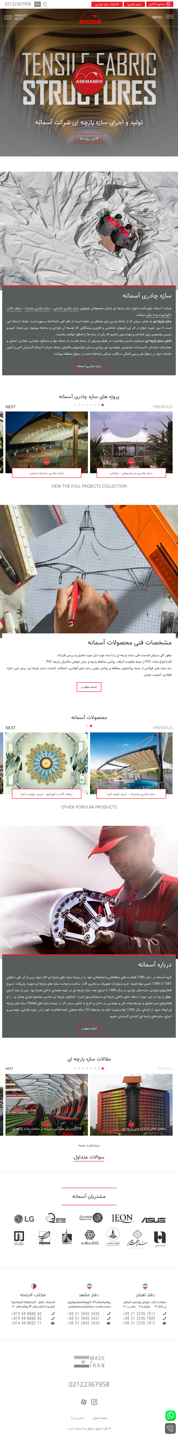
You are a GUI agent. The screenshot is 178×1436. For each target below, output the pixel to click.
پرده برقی (152, 314)
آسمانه (79, 1428)
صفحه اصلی (99, 1418)
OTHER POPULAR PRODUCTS (89, 807)
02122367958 (89, 1385)
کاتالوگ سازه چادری (107, 4)
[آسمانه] (90, 17)
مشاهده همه (89, 1145)
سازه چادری (134, 4)
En (38, 4)
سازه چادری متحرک (37, 308)
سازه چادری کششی (66, 308)
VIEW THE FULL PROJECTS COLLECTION (89, 486)
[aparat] (84, 1402)
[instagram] (94, 1402)
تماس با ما (77, 1418)
